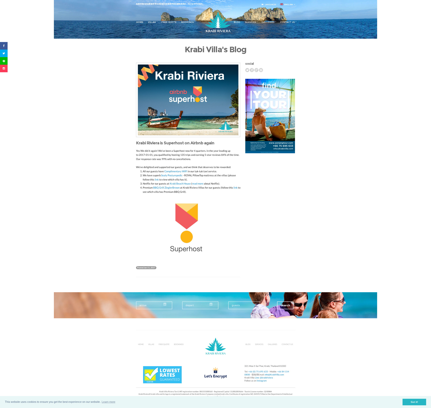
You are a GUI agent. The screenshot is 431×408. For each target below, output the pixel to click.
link (157, 179)
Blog (237, 22)
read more (197, 183)
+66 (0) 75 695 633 (258, 371)
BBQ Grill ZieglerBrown (166, 187)
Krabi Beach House (180, 183)
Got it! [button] (414, 402)
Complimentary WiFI (175, 171)
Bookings (187, 22)
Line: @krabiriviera (264, 377)
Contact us (287, 22)
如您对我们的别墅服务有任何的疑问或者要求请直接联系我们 (161, 4)
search (285, 305)
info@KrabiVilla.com (274, 374)
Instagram (262, 380)
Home (139, 22)
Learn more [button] (108, 401)
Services (250, 22)
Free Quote (168, 22)
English (288, 4)
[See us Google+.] (256, 70)
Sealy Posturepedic (171, 175)
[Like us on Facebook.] (252, 70)
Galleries (268, 22)
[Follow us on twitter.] (247, 70)
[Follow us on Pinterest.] (261, 70)
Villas (152, 22)
